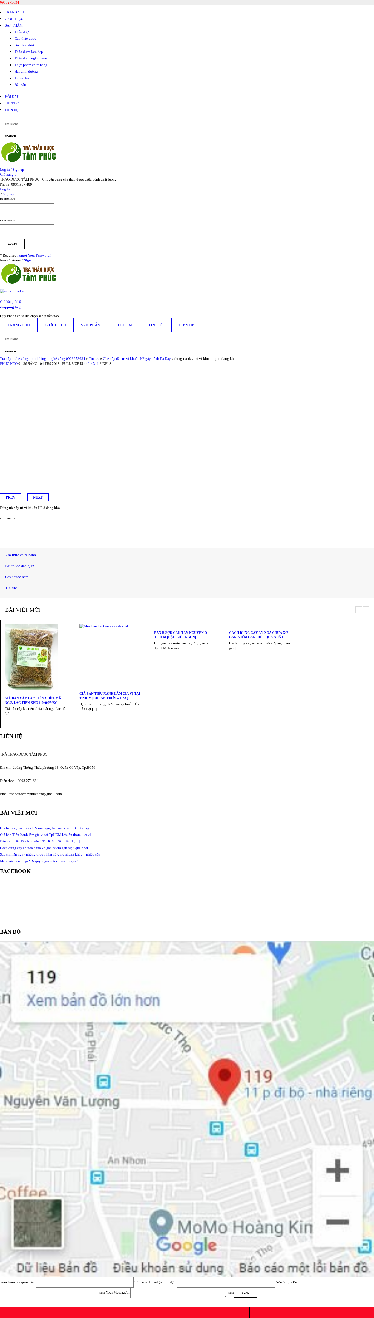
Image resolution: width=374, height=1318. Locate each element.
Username (7, 199)
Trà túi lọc (22, 78)
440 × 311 (91, 363)
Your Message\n (118, 1292)
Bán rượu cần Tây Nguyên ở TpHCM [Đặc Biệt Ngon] (180, 635)
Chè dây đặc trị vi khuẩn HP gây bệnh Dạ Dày (137, 359)
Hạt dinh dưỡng (26, 71)
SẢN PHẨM (14, 25)
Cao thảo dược (25, 38)
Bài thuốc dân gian (19, 566)
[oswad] (12, 293)
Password (7, 220)
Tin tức (94, 359)
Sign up (30, 260)
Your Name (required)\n (18, 1282)
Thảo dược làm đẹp (29, 52)
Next (38, 497)
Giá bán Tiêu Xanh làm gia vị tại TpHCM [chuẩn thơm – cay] (109, 696)
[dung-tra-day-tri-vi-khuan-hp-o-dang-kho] (60, 368)
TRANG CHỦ (15, 12)
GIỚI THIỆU (14, 19)
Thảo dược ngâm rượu (31, 58)
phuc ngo (9, 363)
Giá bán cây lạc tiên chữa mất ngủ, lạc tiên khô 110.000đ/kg (34, 700)
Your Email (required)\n (159, 1282)
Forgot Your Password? (34, 255)
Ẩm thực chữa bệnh (20, 555)
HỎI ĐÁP (12, 97)
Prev (10, 497)
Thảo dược (22, 32)
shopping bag (10, 307)
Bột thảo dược (25, 45)
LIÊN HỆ (11, 110)
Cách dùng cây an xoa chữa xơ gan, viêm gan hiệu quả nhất (258, 635)
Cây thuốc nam (16, 577)
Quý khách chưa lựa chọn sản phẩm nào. (30, 316)
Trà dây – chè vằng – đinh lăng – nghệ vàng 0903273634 (42, 359)
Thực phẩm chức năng (31, 65)
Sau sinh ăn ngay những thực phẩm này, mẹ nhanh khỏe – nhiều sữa (50, 854)
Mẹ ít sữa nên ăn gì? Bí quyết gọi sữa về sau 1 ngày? (39, 861)
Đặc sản (20, 84)
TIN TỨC (12, 103)
